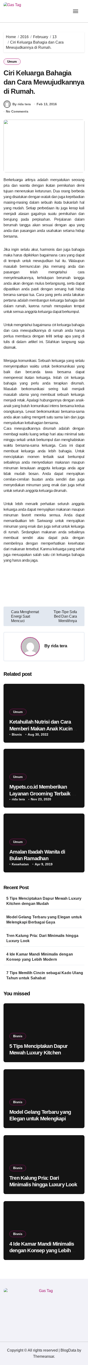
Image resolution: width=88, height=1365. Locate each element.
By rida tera (21, 104)
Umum (12, 61)
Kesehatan (20, 864)
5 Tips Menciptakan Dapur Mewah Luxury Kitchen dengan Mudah (43, 901)
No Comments (17, 111)
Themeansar (43, 1356)
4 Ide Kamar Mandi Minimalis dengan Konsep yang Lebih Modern (39, 956)
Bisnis (17, 734)
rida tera (59, 645)
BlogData (68, 1350)
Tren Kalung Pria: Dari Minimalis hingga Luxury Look (42, 938)
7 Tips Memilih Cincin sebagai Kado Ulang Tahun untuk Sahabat (44, 975)
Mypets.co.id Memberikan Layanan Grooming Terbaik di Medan (42, 793)
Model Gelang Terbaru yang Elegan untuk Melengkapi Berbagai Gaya (44, 919)
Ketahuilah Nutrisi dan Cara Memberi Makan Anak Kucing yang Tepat (42, 728)
